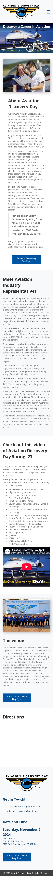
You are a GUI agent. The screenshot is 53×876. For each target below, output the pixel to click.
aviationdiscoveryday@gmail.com (22, 811)
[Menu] (48, 11)
